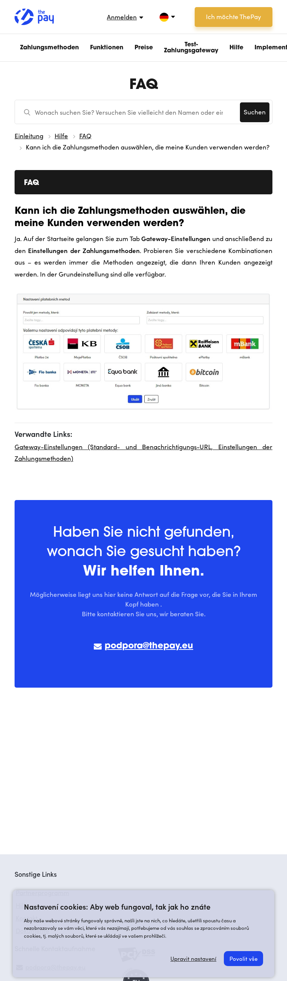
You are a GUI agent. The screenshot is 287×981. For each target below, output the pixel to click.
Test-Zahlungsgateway (191, 48)
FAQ (85, 136)
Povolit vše (243, 958)
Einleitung (29, 136)
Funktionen (106, 48)
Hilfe (236, 48)
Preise (144, 48)
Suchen (255, 112)
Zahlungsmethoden (49, 48)
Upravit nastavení (193, 958)
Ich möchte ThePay (233, 16)
